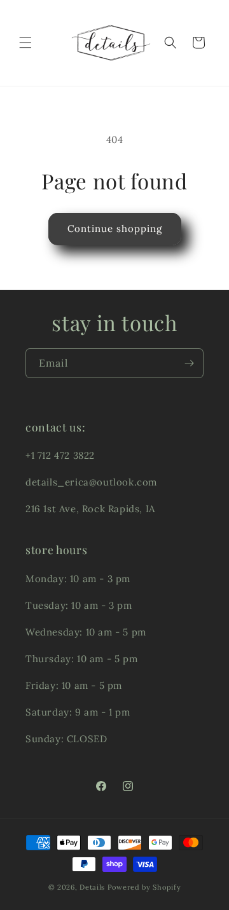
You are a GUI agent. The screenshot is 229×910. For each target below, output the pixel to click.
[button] (25, 43)
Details (92, 887)
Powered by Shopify (144, 887)
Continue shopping (114, 228)
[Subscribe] (189, 363)
